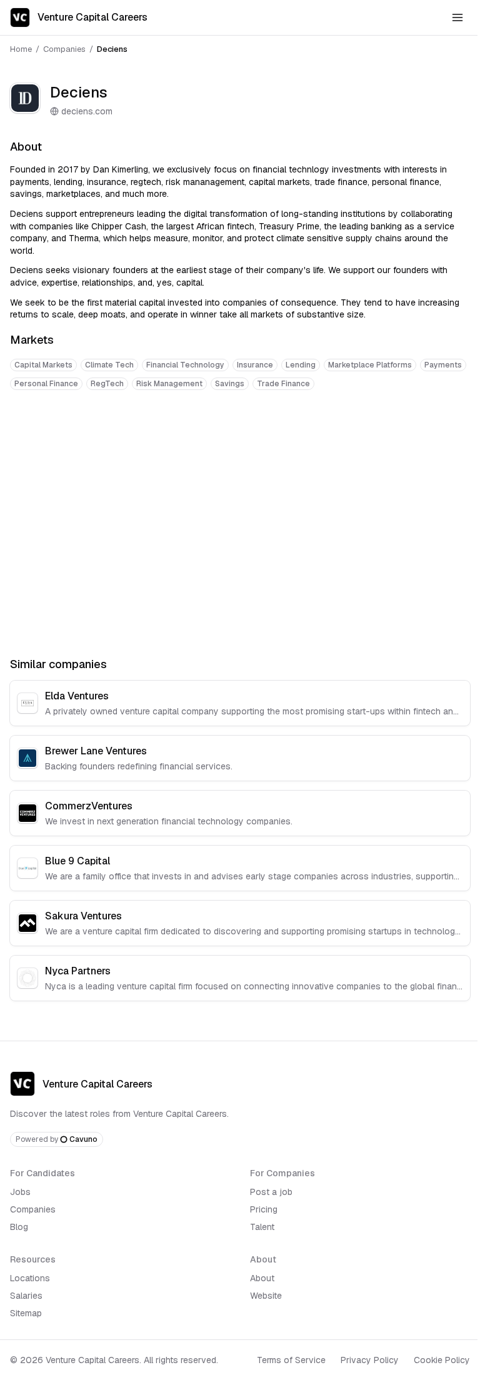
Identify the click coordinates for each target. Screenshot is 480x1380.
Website (266, 1295)
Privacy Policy (370, 1360)
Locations (30, 1278)
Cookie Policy (442, 1360)
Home (21, 49)
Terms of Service (291, 1360)
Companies (64, 49)
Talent (262, 1226)
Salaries (26, 1295)
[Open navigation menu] (457, 17)
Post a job (271, 1192)
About (262, 1278)
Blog (19, 1226)
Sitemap (26, 1313)
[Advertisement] (240, 439)
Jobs (20, 1192)
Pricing (264, 1209)
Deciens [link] (112, 49)
